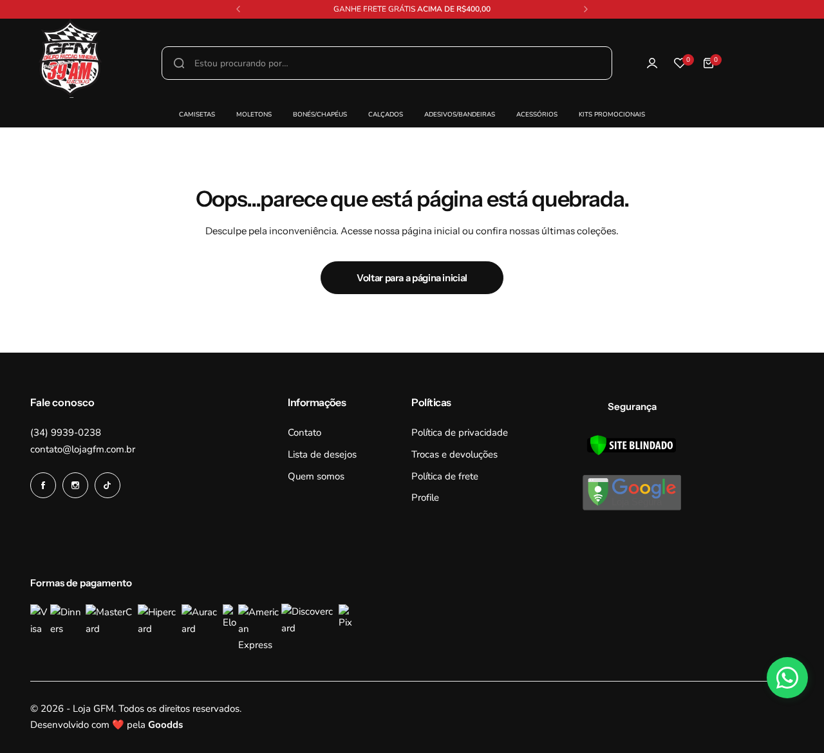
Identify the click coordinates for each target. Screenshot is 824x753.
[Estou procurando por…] (179, 63)
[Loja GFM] (38, 63)
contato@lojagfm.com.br (82, 449)
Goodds (165, 724)
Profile (425, 497)
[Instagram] (75, 485)
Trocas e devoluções (454, 454)
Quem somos (316, 476)
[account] (652, 63)
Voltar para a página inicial (412, 278)
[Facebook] (43, 485)
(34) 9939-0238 (65, 432)
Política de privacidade (459, 432)
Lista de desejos (322, 454)
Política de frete (444, 476)
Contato (304, 432)
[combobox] (387, 63)
